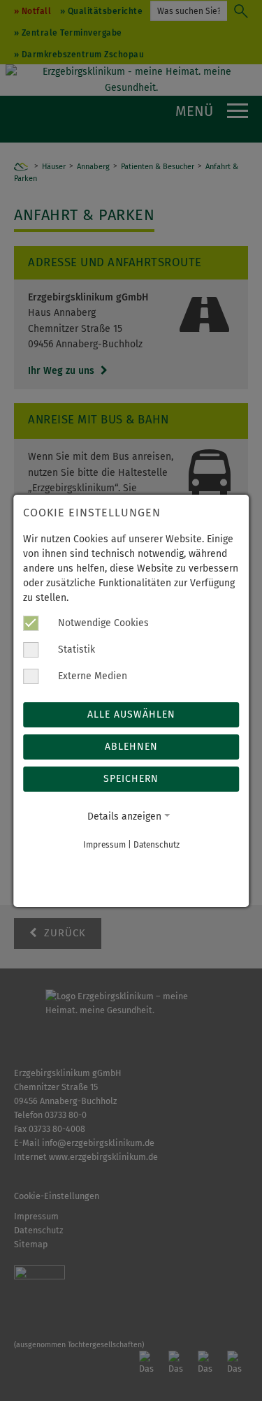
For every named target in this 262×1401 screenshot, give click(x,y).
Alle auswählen (131, 714)
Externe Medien (91, 676)
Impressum (104, 845)
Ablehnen (131, 747)
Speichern (131, 779)
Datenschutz (156, 845)
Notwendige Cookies (102, 623)
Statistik (75, 649)
